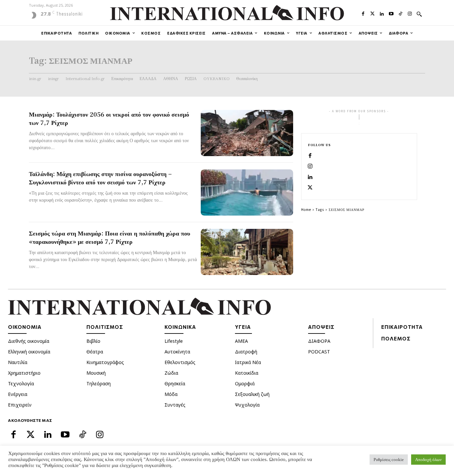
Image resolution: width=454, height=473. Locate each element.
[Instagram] (410, 13)
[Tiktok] (400, 13)
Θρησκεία (175, 383)
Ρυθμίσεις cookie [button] (389, 459)
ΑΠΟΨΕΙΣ (321, 327)
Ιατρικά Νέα (248, 362)
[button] (419, 14)
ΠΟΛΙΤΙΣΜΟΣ (104, 327)
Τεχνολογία (21, 383)
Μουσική (96, 373)
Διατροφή (246, 351)
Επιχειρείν (20, 405)
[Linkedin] (382, 13)
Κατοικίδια (246, 373)
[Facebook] (363, 13)
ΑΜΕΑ (241, 341)
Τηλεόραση (98, 383)
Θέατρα (94, 351)
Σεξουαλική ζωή (252, 394)
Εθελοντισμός (180, 362)
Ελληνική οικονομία (29, 351)
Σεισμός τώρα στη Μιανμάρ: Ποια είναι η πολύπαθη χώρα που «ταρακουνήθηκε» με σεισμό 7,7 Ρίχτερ (109, 237)
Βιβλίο (93, 341)
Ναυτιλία (17, 362)
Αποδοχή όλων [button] (428, 459)
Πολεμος (395, 338)
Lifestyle (174, 341)
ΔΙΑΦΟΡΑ (319, 341)
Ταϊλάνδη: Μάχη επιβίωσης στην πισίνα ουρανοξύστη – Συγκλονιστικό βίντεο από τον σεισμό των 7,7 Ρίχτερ (100, 177)
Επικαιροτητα (402, 327)
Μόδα (171, 394)
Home (306, 209)
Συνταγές (175, 405)
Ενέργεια (17, 394)
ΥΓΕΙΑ (243, 327)
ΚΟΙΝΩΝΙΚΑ (180, 327)
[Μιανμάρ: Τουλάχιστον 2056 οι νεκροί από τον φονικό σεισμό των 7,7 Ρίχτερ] (247, 133)
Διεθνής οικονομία (28, 341)
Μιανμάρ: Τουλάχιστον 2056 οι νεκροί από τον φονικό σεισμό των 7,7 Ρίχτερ (109, 118)
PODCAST (319, 351)
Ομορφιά (245, 383)
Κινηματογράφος (105, 362)
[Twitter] (373, 13)
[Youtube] (391, 13)
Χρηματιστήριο (24, 373)
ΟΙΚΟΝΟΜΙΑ (25, 327)
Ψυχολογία (247, 405)
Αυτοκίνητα (177, 351)
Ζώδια (171, 373)
